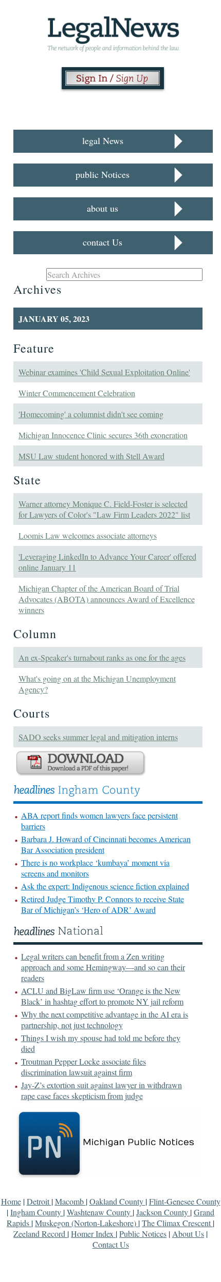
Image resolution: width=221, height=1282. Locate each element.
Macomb (70, 1201)
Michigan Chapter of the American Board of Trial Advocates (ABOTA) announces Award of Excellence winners (107, 599)
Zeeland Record (40, 1233)
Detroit (39, 1201)
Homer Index (93, 1233)
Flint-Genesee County (184, 1201)
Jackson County (163, 1212)
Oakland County (117, 1201)
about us (102, 208)
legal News (102, 140)
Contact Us (111, 1244)
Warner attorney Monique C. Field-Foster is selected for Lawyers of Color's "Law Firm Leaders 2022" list (104, 509)
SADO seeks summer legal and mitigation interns (98, 736)
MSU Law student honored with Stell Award (91, 456)
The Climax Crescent (177, 1222)
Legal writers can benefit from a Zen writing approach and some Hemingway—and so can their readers (103, 967)
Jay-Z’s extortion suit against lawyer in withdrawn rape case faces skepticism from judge (101, 1090)
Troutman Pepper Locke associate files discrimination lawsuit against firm (83, 1066)
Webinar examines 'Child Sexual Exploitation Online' (104, 372)
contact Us (102, 242)
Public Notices (143, 1233)
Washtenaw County (100, 1212)
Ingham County (36, 1212)
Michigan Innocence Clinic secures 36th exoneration (103, 435)
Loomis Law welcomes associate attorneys (88, 535)
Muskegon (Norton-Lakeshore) (86, 1222)
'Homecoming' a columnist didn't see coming (91, 414)
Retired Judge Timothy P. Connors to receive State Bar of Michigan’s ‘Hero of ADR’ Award (102, 904)
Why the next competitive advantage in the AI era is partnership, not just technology (104, 1019)
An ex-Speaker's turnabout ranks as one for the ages (102, 657)
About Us (188, 1233)
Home (11, 1201)
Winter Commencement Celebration (77, 393)
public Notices (103, 174)
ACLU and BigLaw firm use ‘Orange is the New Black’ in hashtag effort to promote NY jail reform (102, 996)
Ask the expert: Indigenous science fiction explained (105, 886)
